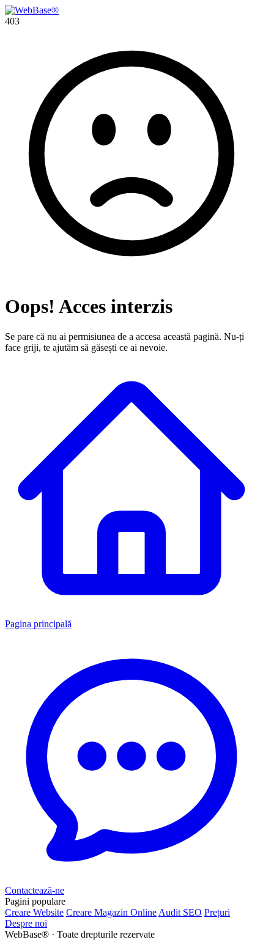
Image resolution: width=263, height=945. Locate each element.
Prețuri (217, 912)
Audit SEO (180, 912)
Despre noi (26, 923)
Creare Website (34, 912)
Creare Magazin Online (111, 912)
